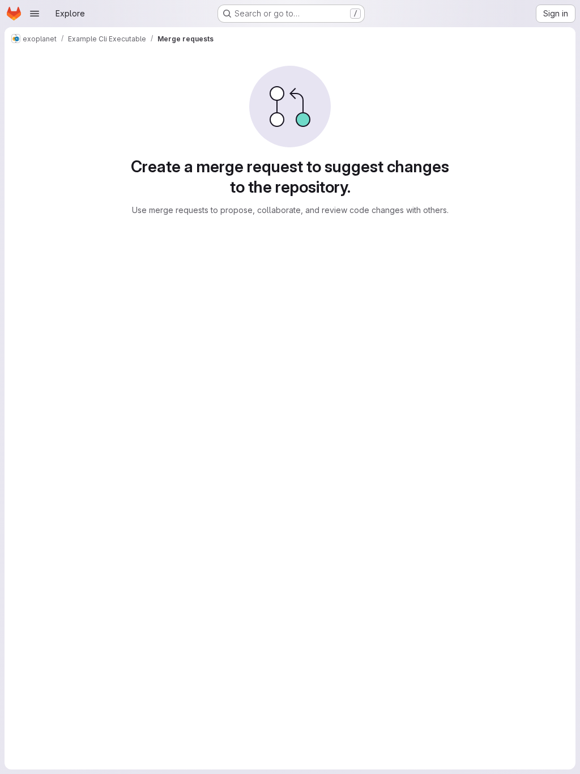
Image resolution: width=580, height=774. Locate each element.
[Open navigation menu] (34, 14)
